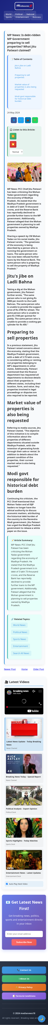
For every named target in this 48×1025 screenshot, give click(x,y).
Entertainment (22, 17)
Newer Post (10, 669)
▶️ (13, 136)
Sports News (19, 639)
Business (37, 17)
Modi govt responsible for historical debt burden (25, 98)
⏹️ (13, 144)
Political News (20, 632)
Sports (9, 17)
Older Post (38, 669)
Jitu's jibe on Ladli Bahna (23, 66)
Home (24, 669)
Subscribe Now (24, 942)
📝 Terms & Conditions (24, 996)
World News (19, 625)
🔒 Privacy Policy (24, 987)
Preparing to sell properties (22, 76)
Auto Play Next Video (18, 884)
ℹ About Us (24, 978)
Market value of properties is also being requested (25, 86)
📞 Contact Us (24, 970)
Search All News (21, 653)
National (30, 14)
